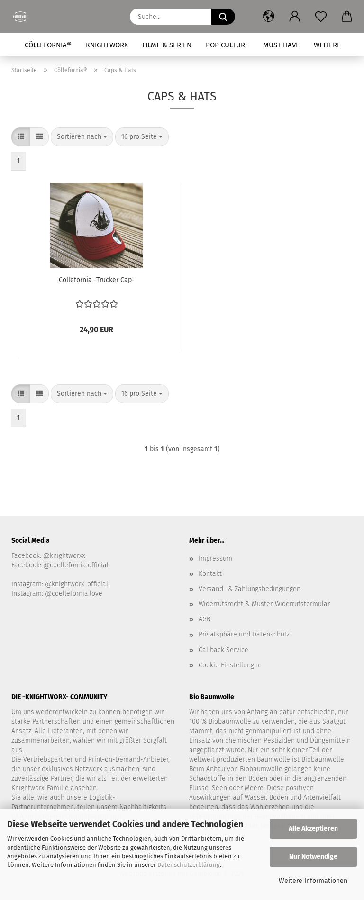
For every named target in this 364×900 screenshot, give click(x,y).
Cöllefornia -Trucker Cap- (97, 280)
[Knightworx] (23, 16)
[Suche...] (223, 17)
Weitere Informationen (313, 881)
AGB (204, 619)
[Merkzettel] (321, 16)
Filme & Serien (166, 45)
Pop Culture (227, 45)
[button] (268, 16)
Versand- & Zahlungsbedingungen (249, 589)
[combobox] (82, 136)
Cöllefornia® (48, 45)
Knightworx (107, 45)
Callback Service (223, 650)
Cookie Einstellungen (230, 665)
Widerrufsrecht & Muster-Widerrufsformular (264, 604)
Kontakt (210, 574)
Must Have (281, 45)
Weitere (327, 45)
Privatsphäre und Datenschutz (244, 634)
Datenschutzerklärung (188, 864)
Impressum (215, 559)
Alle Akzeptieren (313, 829)
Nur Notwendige (313, 857)
